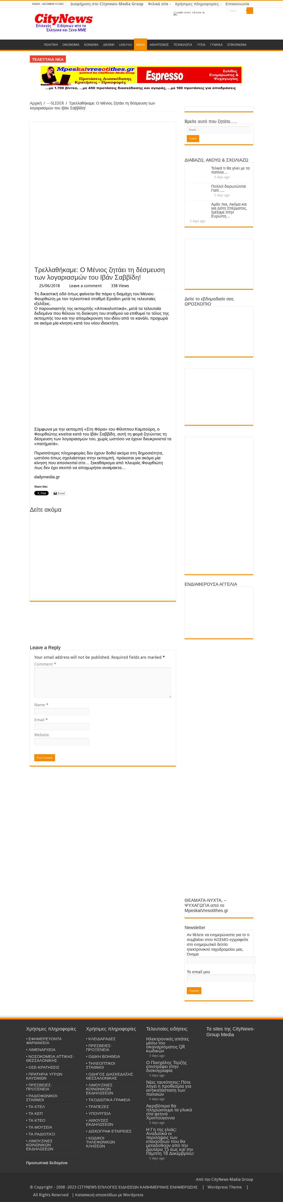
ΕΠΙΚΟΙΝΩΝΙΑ (237, 44)
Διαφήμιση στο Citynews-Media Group (106, 4)
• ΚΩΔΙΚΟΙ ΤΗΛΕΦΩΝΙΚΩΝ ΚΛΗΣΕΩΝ (100, 1142)
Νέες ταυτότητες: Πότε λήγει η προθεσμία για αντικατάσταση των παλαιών (168, 1088)
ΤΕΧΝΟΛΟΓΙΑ (183, 44)
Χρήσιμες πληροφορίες (197, 4)
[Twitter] (219, 11)
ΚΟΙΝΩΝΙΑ (91, 44)
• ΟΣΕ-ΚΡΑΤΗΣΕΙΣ (42, 1067)
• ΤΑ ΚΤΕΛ (35, 1106)
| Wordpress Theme (221, 1187)
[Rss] (206, 11)
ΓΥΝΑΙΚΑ (216, 44)
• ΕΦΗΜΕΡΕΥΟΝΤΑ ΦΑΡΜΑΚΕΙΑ (44, 1040)
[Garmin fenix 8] (189, 13)
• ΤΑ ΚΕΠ (34, 1113)
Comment (45, 664)
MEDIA (140, 44)
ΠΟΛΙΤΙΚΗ (51, 44)
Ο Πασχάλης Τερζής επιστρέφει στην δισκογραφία (166, 1066)
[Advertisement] (102, 230)
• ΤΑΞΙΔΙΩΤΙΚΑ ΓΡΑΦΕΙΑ (108, 1099)
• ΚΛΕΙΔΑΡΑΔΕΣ (101, 1038)
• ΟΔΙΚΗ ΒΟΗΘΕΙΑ (103, 1056)
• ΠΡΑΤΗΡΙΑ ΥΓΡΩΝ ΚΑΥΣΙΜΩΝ (44, 1076)
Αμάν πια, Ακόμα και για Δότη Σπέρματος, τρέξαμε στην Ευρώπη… (229, 210)
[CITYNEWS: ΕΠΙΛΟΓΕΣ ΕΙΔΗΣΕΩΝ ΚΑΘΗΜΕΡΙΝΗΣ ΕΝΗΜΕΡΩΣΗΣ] (64, 22)
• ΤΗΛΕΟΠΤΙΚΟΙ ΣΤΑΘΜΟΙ (100, 1065)
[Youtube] (223, 11)
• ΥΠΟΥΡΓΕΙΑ (98, 1113)
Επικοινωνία (237, 4)
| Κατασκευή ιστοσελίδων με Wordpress (107, 1194)
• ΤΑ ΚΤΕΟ (35, 1120)
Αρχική (36, 103)
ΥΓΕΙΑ (201, 44)
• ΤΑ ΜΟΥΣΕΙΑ (39, 1127)
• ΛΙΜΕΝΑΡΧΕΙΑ (40, 1049)
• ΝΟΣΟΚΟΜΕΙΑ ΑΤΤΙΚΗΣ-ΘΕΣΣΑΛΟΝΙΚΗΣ (50, 1058)
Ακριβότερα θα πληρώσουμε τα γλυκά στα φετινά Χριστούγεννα (169, 1111)
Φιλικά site (158, 4)
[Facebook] (215, 11)
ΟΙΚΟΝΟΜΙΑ (71, 44)
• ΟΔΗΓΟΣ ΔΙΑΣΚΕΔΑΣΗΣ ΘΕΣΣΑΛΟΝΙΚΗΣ (109, 1076)
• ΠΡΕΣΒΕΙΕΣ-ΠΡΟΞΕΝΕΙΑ (39, 1087)
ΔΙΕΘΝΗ (108, 44)
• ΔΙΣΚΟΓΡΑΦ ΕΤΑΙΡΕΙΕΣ (109, 1131)
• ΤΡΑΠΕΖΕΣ (97, 1106)
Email (41, 719)
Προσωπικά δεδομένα (46, 1162)
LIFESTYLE (125, 44)
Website (41, 735)
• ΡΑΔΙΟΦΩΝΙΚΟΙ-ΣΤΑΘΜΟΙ (42, 1097)
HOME (35, 44)
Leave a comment (85, 285)
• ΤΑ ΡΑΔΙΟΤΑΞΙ (40, 1134)
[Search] (250, 10)
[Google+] (210, 11)
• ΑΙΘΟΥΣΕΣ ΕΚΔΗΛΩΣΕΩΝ (99, 1122)
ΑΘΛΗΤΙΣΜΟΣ (159, 44)
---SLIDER (55, 103)
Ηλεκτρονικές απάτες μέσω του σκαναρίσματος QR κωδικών (167, 1044)
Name (41, 704)
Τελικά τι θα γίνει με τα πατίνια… (230, 170)
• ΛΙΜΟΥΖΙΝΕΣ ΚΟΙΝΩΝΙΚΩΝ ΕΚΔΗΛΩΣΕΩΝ (39, 1145)
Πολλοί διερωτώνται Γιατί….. (228, 188)
